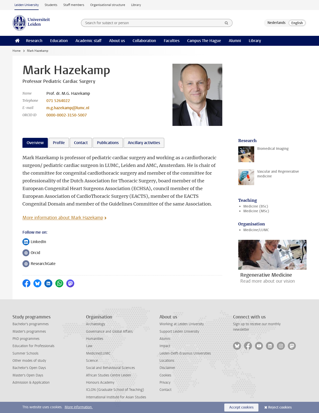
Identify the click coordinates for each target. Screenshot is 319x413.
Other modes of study (29, 360)
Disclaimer (167, 367)
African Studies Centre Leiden (108, 375)
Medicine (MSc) (256, 211)
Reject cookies (280, 407)
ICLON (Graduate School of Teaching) (115, 389)
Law (89, 346)
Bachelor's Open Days (29, 367)
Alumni (235, 40)
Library (136, 5)
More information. (79, 407)
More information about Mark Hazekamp (62, 218)
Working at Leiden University (182, 324)
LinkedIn (34, 242)
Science (92, 360)
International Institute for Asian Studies (116, 397)
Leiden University (26, 5)
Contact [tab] (81, 142)
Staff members (73, 5)
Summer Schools (25, 353)
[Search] (227, 23)
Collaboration (144, 40)
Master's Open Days (27, 375)
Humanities (94, 338)
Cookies (165, 375)
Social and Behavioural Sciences (110, 367)
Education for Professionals (33, 346)
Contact (165, 389)
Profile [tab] (59, 142)
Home (16, 51)
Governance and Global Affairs (109, 331)
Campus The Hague (204, 40)
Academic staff (88, 40)
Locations (167, 360)
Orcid (31, 253)
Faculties (171, 40)
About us (117, 40)
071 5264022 (58, 100)
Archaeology (95, 324)
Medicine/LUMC (256, 230)
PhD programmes (25, 338)
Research (34, 40)
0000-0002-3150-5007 (66, 115)
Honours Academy (100, 382)
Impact (165, 346)
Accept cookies (241, 407)
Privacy (165, 382)
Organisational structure (107, 5)
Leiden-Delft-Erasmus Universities (185, 353)
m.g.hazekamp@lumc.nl (67, 107)
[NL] (276, 23)
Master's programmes (29, 331)
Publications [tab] (108, 142)
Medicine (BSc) (255, 206)
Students (51, 5)
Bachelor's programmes (30, 324)
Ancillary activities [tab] (144, 142)
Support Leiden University (179, 331)
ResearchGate (39, 264)
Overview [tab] (35, 142)
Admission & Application (31, 382)
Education (59, 40)
